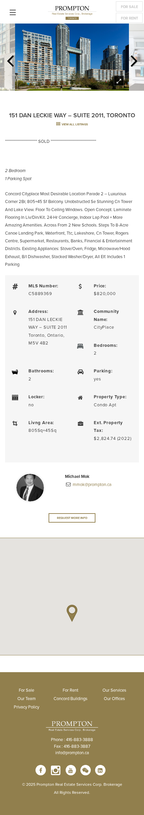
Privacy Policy (26, 707)
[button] (72, 613)
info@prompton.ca (72, 752)
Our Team (26, 698)
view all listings (74, 124)
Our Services (114, 690)
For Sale (129, 6)
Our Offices (114, 698)
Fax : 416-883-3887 (72, 746)
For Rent (129, 18)
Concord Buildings (70, 698)
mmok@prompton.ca (92, 484)
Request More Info (72, 518)
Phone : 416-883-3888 (72, 739)
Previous (10, 58)
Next (134, 58)
